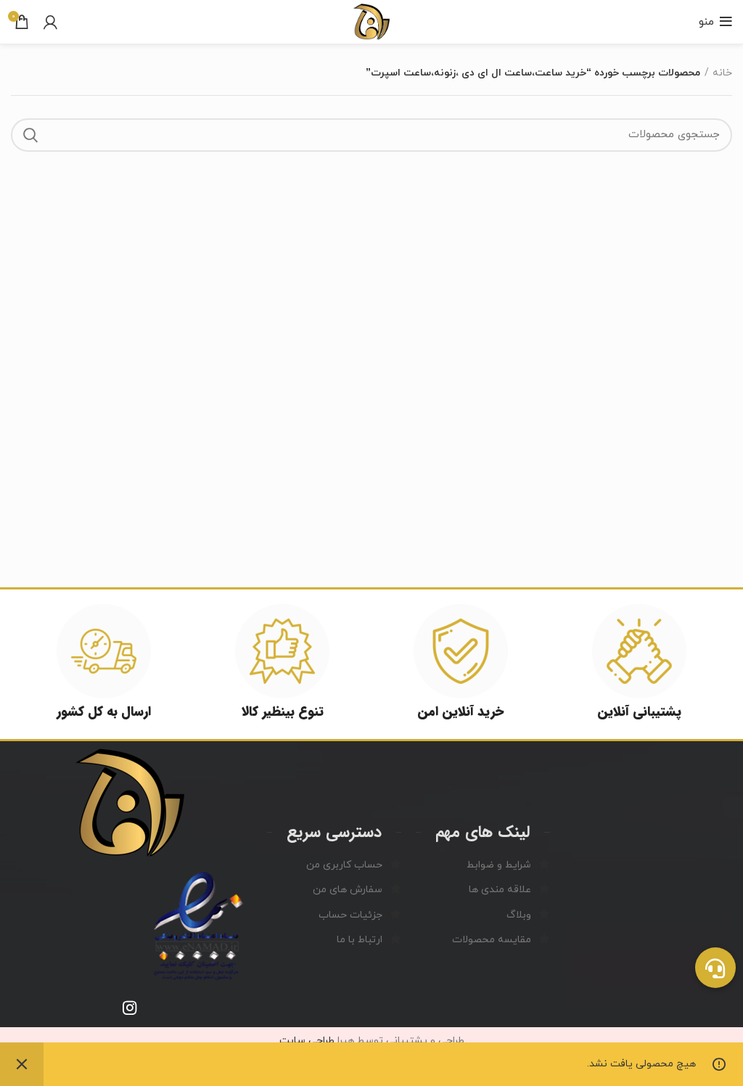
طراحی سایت (306, 1041)
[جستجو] (30, 135)
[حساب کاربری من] (50, 21)
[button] (715, 967)
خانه (722, 73)
